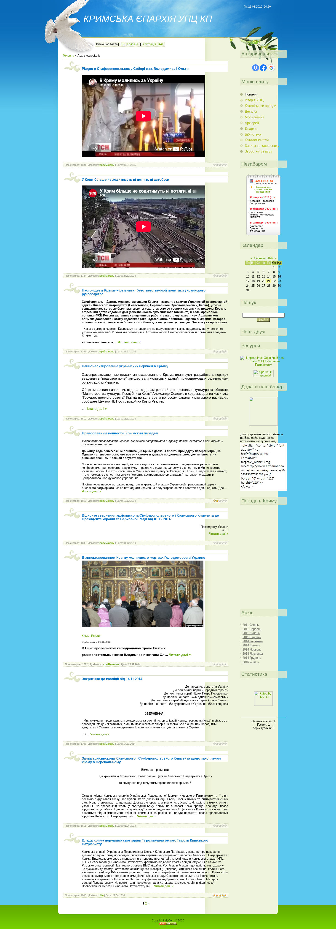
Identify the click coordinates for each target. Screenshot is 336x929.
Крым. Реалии (91, 635)
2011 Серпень (252, 637)
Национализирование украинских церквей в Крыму (125, 366)
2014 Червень (252, 649)
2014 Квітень (251, 645)
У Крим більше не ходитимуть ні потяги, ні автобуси (125, 179)
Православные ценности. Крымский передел (120, 433)
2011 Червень (252, 629)
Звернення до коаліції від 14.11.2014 (112, 679)
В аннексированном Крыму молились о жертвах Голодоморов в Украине (143, 557)
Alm (101, 895)
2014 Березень (253, 641)
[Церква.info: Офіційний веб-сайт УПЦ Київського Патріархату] (263, 364)
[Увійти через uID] (255, 67)
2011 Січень (251, 625)
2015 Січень (251, 662)
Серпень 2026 (263, 258)
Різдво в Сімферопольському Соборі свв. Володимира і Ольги (135, 69)
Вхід (160, 44)
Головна (132, 44)
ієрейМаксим (107, 164)
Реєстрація (148, 44)
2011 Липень (251, 633)
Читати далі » (129, 342)
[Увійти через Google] (271, 67)
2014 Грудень (252, 657)
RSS (122, 44)
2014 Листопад (253, 653)
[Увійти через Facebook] (263, 67)
